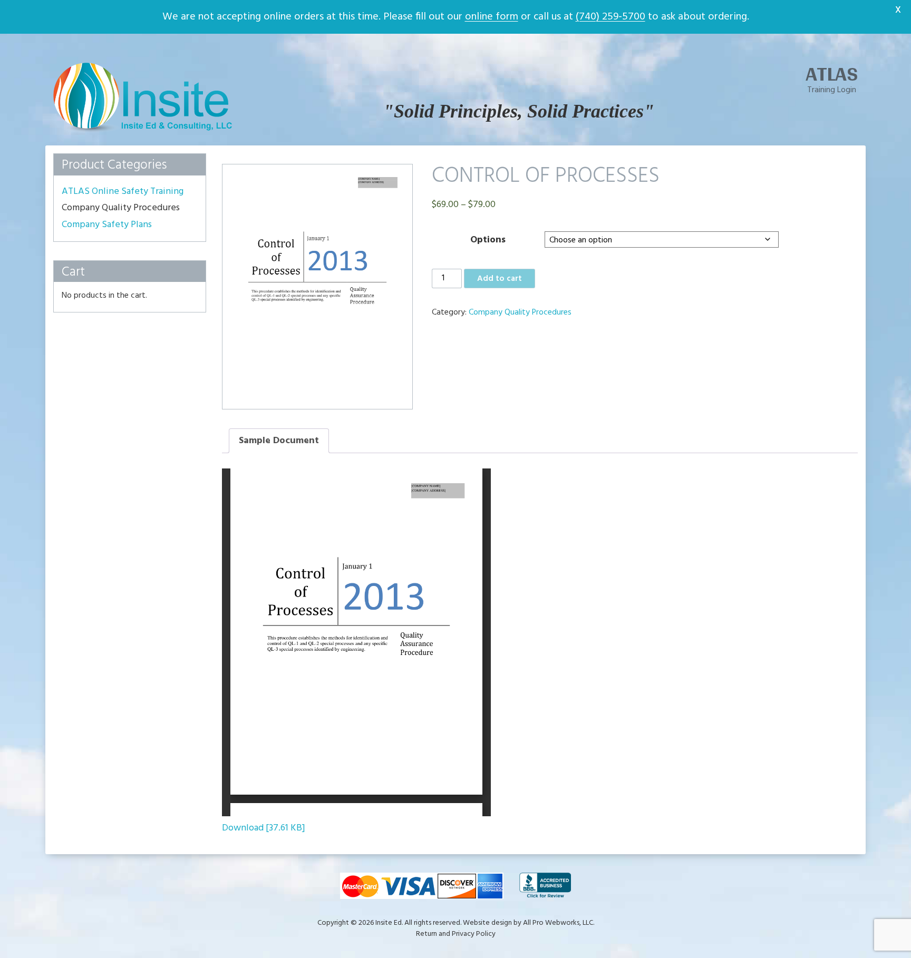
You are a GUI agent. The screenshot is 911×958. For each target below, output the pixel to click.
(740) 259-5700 (610, 16)
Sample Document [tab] (279, 440)
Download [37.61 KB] (263, 828)
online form (491, 16)
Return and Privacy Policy (456, 934)
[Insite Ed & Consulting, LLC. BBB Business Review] (545, 886)
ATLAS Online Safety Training (122, 192)
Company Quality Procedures (520, 312)
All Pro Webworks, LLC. (558, 923)
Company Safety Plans (107, 225)
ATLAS (832, 73)
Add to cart (499, 279)
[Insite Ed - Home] (142, 130)
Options (488, 240)
